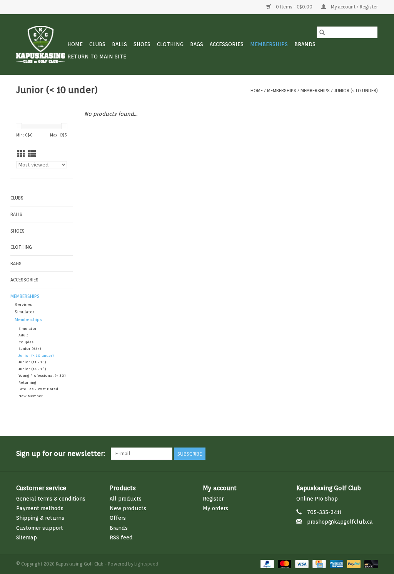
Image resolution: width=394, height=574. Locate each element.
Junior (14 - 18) (32, 369)
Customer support (39, 528)
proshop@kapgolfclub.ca (340, 522)
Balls (119, 44)
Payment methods (39, 508)
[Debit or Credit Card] (370, 563)
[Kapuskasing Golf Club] (40, 44)
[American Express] (335, 563)
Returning (27, 382)
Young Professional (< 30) (42, 375)
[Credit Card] (318, 563)
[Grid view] (21, 154)
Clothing (170, 44)
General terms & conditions (50, 499)
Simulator (24, 311)
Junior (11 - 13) (32, 362)
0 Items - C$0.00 (294, 7)
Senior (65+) (29, 348)
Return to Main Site (96, 56)
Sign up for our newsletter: (60, 453)
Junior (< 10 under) (356, 90)
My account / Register (354, 7)
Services (23, 304)
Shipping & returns (40, 518)
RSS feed (121, 537)
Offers (118, 518)
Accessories (227, 44)
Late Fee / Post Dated (38, 389)
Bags (196, 44)
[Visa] (301, 563)
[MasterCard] (283, 563)
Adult (23, 335)
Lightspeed (146, 564)
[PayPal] (266, 563)
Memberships (269, 44)
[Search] (322, 32)
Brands (305, 44)
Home (75, 44)
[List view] (32, 154)
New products (128, 508)
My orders (215, 508)
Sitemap (26, 537)
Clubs (97, 44)
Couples (25, 342)
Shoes (142, 44)
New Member (30, 396)
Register (213, 499)
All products (126, 499)
